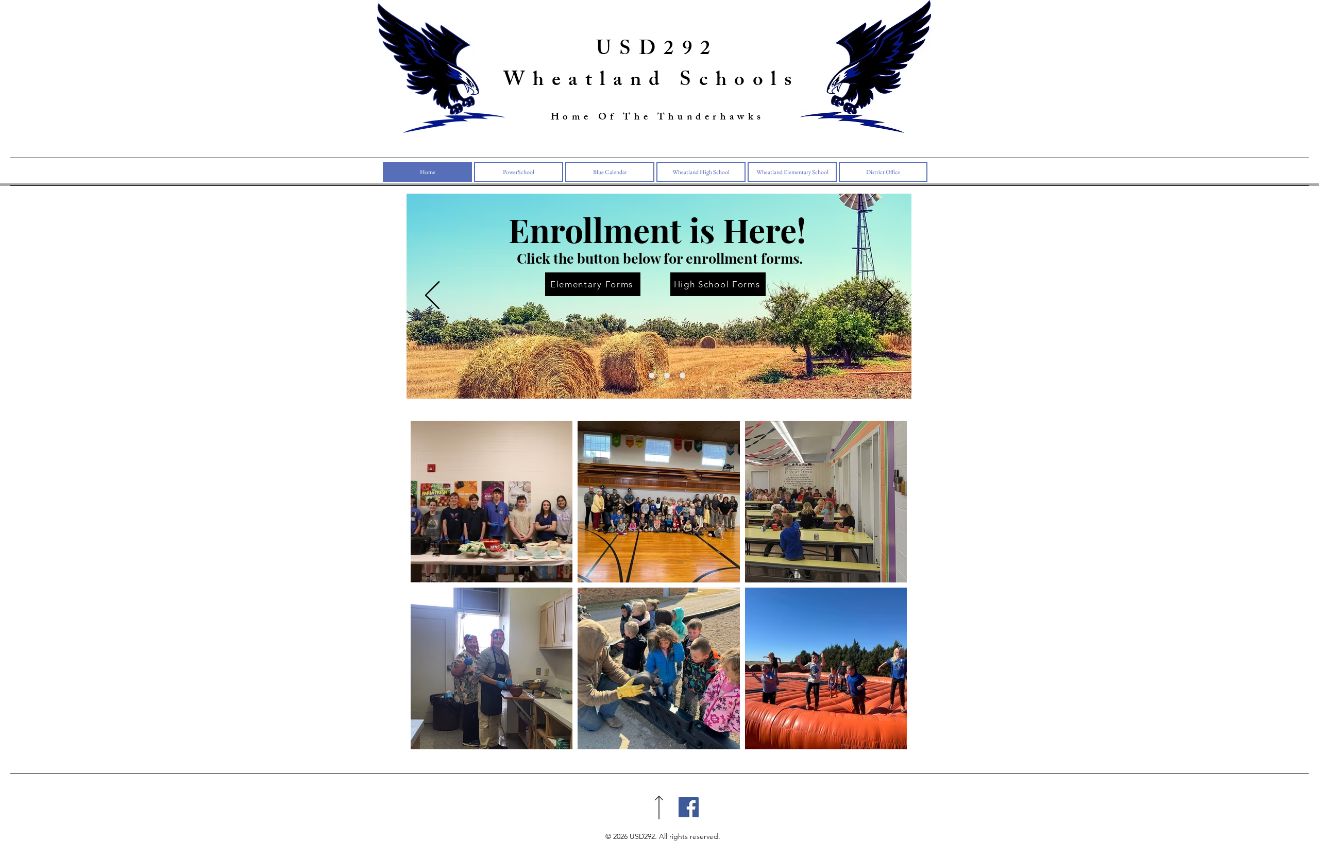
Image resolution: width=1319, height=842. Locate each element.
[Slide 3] (667, 375)
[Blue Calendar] (651, 375)
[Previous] (432, 296)
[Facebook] (689, 807)
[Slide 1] (636, 375)
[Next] (885, 296)
